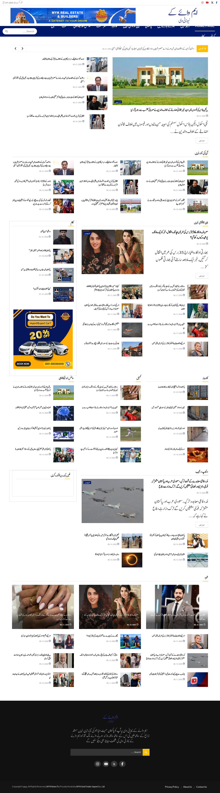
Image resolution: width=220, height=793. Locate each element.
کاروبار (114, 26)
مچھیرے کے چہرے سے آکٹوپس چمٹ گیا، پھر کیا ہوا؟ (102, 636)
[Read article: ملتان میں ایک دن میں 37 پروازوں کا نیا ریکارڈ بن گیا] (197, 560)
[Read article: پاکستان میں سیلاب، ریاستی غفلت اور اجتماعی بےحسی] (63, 275)
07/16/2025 (43, 294)
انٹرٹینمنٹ (101, 26)
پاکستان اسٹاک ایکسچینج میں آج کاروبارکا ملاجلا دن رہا (171, 387)
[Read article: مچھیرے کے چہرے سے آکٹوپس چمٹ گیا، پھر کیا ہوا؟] (130, 641)
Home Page (205, 26)
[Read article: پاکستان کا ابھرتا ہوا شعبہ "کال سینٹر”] (63, 256)
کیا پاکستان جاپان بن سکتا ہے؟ (42, 289)
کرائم (212, 36)
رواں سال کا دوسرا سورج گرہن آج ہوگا (107, 554)
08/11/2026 (178, 679)
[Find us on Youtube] (207, 2)
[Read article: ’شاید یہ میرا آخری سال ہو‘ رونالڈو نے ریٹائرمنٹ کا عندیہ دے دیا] (197, 330)
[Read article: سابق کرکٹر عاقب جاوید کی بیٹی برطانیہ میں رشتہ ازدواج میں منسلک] (130, 660)
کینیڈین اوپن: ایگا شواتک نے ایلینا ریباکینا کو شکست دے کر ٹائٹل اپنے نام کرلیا (99, 450)
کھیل (53, 26)
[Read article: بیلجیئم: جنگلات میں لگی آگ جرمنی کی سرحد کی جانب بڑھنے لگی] (132, 330)
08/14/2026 (43, 433)
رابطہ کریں (185, 26)
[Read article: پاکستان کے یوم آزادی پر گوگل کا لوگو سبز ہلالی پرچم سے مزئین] (63, 434)
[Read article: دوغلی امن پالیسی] (63, 237)
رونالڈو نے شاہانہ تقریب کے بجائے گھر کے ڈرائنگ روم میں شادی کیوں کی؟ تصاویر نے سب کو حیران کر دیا (167, 288)
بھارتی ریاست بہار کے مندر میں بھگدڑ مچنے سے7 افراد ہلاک (101, 343)
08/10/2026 (43, 683)
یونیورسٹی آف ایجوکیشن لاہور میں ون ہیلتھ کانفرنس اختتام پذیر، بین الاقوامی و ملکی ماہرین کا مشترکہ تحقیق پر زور (99, 202)
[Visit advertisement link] (73, 15)
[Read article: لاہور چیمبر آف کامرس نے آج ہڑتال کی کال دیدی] (197, 434)
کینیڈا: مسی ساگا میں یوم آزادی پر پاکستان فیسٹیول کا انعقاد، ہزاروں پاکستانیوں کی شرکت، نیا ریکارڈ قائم (102, 288)
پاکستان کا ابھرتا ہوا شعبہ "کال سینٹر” (40, 250)
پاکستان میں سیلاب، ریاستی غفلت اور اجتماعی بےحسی (36, 269)
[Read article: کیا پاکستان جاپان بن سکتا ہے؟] (63, 294)
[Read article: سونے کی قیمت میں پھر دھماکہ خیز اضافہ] (197, 455)
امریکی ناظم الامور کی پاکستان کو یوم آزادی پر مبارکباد (36, 636)
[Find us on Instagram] (202, 2)
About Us (187, 787)
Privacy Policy (172, 787)
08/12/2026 (112, 559)
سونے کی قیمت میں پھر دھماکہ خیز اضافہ (174, 449)
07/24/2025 (43, 275)
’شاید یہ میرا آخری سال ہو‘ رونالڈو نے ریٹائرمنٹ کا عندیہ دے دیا (100, 407)
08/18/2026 (77, 121)
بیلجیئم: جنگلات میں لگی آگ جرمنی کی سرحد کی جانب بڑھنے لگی (101, 324)
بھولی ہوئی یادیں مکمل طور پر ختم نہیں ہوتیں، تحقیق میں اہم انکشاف (33, 407)
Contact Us (201, 787)
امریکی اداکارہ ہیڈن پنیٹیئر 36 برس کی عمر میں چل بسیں (168, 343)
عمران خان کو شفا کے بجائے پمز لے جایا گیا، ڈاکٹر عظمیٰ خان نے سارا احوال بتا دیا (169, 49)
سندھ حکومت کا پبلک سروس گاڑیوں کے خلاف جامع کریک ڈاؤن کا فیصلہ (63, 59)
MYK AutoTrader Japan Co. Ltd (90, 786)
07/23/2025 (178, 392)
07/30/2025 (43, 256)
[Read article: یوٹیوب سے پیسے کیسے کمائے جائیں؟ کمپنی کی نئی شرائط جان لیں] (197, 679)
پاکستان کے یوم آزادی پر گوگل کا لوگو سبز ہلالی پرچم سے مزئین (34, 428)
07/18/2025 (178, 454)
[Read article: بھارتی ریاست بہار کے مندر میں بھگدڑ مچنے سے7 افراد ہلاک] (132, 349)
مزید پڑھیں (200, 140)
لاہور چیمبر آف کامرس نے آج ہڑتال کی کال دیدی (171, 428)
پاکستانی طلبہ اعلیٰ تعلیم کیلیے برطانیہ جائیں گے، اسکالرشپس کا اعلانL (33, 449)
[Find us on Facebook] (216, 2)
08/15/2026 (43, 413)
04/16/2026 (43, 236)
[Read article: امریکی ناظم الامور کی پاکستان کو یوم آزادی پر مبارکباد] (63, 641)
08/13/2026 (43, 454)
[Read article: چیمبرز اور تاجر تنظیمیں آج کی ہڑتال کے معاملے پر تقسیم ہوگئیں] (197, 413)
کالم (202, 36)
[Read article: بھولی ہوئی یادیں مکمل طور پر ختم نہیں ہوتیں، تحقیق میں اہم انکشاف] (63, 413)
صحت (65, 26)
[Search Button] (5, 31)
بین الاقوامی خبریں (131, 26)
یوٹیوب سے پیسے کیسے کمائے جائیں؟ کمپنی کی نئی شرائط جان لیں (167, 674)
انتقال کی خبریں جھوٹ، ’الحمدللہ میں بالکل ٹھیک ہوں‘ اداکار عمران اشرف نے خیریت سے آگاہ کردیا (55, 116)
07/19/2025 (178, 413)
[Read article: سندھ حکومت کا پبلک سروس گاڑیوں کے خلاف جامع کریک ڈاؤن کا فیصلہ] (97, 64)
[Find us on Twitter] (212, 2)
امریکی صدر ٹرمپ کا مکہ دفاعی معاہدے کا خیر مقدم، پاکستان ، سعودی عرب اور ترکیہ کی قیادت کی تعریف (101, 307)
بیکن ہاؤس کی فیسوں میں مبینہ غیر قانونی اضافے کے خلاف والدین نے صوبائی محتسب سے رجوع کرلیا (169, 110)
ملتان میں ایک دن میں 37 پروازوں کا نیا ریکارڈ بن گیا (169, 554)
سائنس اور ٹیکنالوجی (82, 26)
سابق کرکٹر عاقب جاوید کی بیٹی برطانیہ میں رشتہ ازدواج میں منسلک (99, 655)
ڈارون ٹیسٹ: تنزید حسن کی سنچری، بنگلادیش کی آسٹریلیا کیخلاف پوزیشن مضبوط (99, 430)
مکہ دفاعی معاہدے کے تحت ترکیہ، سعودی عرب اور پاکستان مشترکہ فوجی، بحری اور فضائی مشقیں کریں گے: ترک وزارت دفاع (179, 484)
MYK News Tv (53, 786)
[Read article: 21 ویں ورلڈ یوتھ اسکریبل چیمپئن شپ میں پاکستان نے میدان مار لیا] (63, 679)
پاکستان (148, 26)
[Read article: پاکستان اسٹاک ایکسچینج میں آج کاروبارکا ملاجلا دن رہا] (197, 392)
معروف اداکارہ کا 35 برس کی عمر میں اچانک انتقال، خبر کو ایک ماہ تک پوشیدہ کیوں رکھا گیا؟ (180, 235)
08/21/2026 (201, 116)
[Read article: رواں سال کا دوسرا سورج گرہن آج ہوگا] (132, 560)
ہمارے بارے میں (166, 26)
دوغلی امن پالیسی (46, 231)
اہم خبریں (118, 102)
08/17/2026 (178, 295)
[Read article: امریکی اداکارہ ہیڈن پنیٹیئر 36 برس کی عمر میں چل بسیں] (197, 349)
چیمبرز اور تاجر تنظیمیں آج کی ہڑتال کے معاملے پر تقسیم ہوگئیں (168, 407)
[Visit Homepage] (183, 15)
